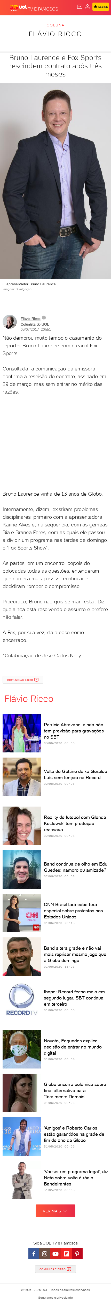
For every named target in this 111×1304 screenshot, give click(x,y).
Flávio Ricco (55, 34)
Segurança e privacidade (55, 1297)
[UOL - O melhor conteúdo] (19, 8)
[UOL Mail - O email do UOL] (80, 7)
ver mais (52, 1211)
